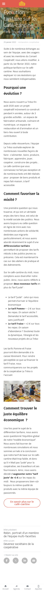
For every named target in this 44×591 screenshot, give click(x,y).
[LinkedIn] (25, 561)
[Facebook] (7, 561)
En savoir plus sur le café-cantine (22, 503)
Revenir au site (12, 555)
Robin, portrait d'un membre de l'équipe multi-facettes (21, 534)
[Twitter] (16, 561)
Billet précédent (10, 530)
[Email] (34, 561)
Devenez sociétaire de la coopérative (19, 545)
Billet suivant (9, 541)
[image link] (22, 3)
